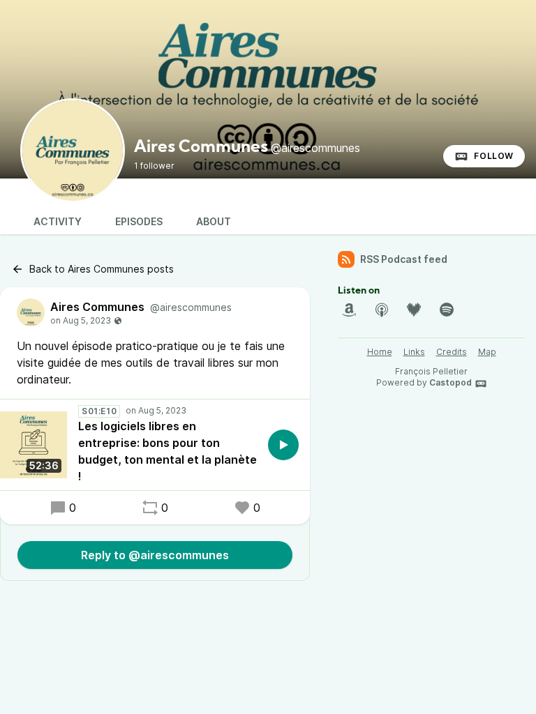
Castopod (450, 382)
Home (379, 352)
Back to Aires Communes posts (101, 269)
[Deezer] (414, 309)
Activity (58, 221)
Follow (494, 156)
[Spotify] (447, 309)
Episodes (139, 221)
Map (487, 352)
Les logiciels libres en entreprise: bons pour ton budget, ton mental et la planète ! (167, 451)
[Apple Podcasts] (382, 309)
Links (414, 352)
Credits (451, 352)
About (213, 221)
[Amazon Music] (349, 309)
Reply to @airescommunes (155, 555)
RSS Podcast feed (403, 259)
